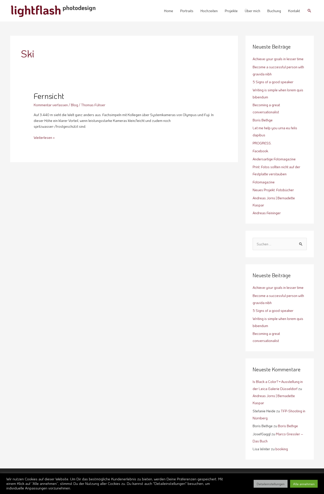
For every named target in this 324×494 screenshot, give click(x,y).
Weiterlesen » (44, 137)
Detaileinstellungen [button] (271, 484)
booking (281, 448)
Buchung (274, 10)
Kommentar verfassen (51, 104)
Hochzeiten (209, 10)
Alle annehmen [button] (304, 484)
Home (168, 10)
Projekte (231, 10)
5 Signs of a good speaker (273, 81)
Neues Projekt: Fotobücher (273, 189)
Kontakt (294, 10)
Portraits (186, 10)
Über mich (252, 10)
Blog (74, 104)
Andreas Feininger (267, 212)
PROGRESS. (262, 143)
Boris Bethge (263, 120)
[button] (309, 10)
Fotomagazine (264, 182)
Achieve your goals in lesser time (278, 58)
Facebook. (261, 150)
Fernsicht (49, 96)
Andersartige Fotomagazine (274, 159)
